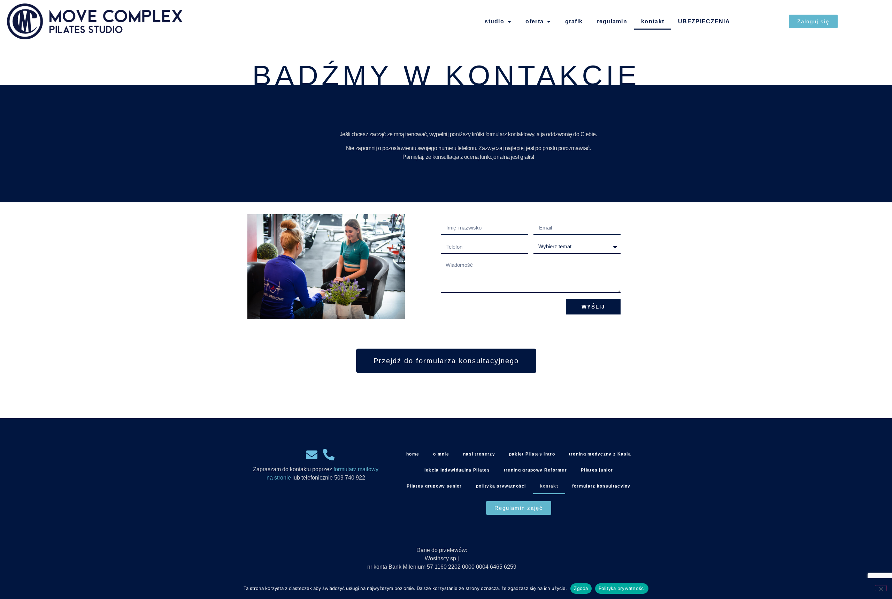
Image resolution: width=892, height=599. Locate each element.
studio (494, 21)
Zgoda (581, 588)
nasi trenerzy (479, 454)
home (412, 454)
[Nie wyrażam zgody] (881, 588)
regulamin (612, 21)
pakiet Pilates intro (532, 454)
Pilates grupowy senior (434, 486)
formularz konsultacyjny (601, 486)
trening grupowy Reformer (535, 470)
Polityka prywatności (622, 588)
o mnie (441, 454)
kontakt (652, 21)
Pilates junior (597, 470)
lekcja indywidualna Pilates (457, 470)
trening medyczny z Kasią (600, 454)
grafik (574, 21)
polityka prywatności (501, 486)
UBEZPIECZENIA (704, 21)
